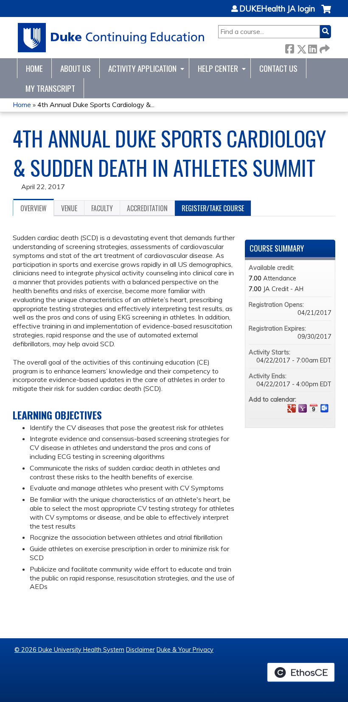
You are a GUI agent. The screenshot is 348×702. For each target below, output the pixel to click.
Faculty (102, 208)
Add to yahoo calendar (302, 408)
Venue (69, 208)
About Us (75, 68)
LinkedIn (312, 47)
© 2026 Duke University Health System (69, 650)
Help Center (218, 68)
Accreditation (147, 208)
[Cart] (326, 13)
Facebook (289, 47)
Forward (324, 47)
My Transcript (50, 88)
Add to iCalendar (313, 408)
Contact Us (278, 68)
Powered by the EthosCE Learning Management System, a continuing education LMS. (301, 672)
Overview (33, 208)
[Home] (111, 37)
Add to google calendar (291, 408)
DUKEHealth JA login (277, 9)
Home (34, 68)
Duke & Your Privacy (185, 650)
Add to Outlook (324, 408)
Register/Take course (213, 208)
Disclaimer (140, 650)
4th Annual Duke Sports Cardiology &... (95, 104)
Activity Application (142, 68)
